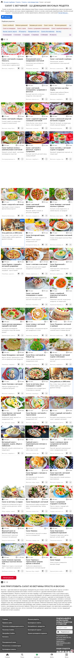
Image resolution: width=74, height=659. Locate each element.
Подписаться (65, 632)
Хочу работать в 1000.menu (12, 233)
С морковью (35, 34)
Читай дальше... (63, 13)
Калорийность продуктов (36, 626)
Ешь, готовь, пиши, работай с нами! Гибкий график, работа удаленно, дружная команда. (12, 237)
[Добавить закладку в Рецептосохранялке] (18, 68)
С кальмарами (7, 34)
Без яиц (58, 31)
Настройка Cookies (8, 633)
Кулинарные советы (34, 623)
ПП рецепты (22, 31)
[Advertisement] (13, 83)
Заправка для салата (36, 25)
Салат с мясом (48, 25)
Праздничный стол (33, 31)
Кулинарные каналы (9, 649)
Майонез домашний (21, 25)
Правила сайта (7, 623)
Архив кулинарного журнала (37, 633)
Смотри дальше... (8, 577)
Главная (5, 619)
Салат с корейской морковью (60, 28)
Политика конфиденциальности (13, 626)
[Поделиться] (72, 650)
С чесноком (17, 34)
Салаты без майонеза (47, 31)
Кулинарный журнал (35, 630)
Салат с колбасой (8, 25)
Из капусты (53, 34)
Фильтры (7, 17)
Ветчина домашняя (60, 25)
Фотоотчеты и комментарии (11, 646)
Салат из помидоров (9, 28)
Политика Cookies (8, 630)
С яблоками (44, 34)
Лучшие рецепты (33, 619)
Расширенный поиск (9, 642)
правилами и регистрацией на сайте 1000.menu (63, 643)
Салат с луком (21, 28)
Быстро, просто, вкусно (10, 31)
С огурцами (26, 34)
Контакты (5, 637)
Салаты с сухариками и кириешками (38, 28)
